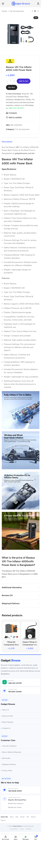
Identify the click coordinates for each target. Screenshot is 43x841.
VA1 (17, 147)
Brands (22, 817)
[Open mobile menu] (3, 3)
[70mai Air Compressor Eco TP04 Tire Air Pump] (11, 631)
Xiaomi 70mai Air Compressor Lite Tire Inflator (29, 645)
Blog (17, 817)
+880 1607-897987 (16, 108)
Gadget (10, 660)
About (11, 817)
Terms (22, 829)
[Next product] (38, 11)
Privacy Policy (7, 770)
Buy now (11, 87)
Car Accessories (16, 11)
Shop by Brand (7, 716)
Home (4, 11)
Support (3, 820)
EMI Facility (6, 758)
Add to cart (23, 81)
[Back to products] (35, 11)
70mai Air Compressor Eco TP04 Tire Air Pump (11, 645)
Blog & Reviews (7, 722)
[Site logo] (21, 3)
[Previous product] (32, 11)
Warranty (28, 829)
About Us (5, 710)
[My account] (38, 3)
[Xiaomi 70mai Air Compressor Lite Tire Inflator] (30, 631)
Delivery (33, 817)
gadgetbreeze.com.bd (24, 153)
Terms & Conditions (9, 746)
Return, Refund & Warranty (11, 752)
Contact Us (6, 728)
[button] (11, 636)
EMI (28, 817)
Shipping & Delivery (9, 764)
